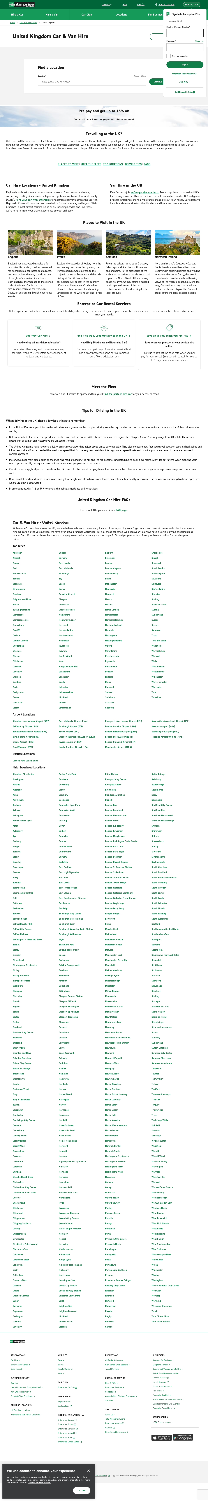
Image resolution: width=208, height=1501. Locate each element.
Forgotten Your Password (183, 73)
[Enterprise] (22, 4)
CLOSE (82, 1490)
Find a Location (167, 4)
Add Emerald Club (183, 92)
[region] (48, 1481)
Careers (108, 5)
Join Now (183, 81)
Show (197, 41)
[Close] (88, 1471)
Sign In (185, 64)
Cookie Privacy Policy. (39, 1482)
